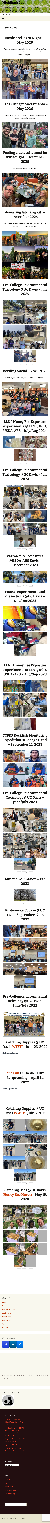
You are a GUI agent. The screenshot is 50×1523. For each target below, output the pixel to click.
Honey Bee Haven (17, 1195)
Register (8, 1479)
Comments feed (10, 1490)
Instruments (6, 1317)
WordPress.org (10, 1494)
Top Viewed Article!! (11, 1445)
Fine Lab (12, 1073)
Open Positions (7, 1324)
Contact (5, 1327)
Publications (6, 1313)
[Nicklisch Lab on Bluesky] (19, 1344)
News (4, 1302)
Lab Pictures (6, 1320)
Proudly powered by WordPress (13, 1518)
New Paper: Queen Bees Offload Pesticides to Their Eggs (14, 1421)
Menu (4, 19)
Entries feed (9, 1486)
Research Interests (9, 1309)
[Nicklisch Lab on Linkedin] (12, 1344)
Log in (7, 1483)
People (4, 1306)
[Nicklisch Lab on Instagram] (5, 1344)
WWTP (17, 1047)
